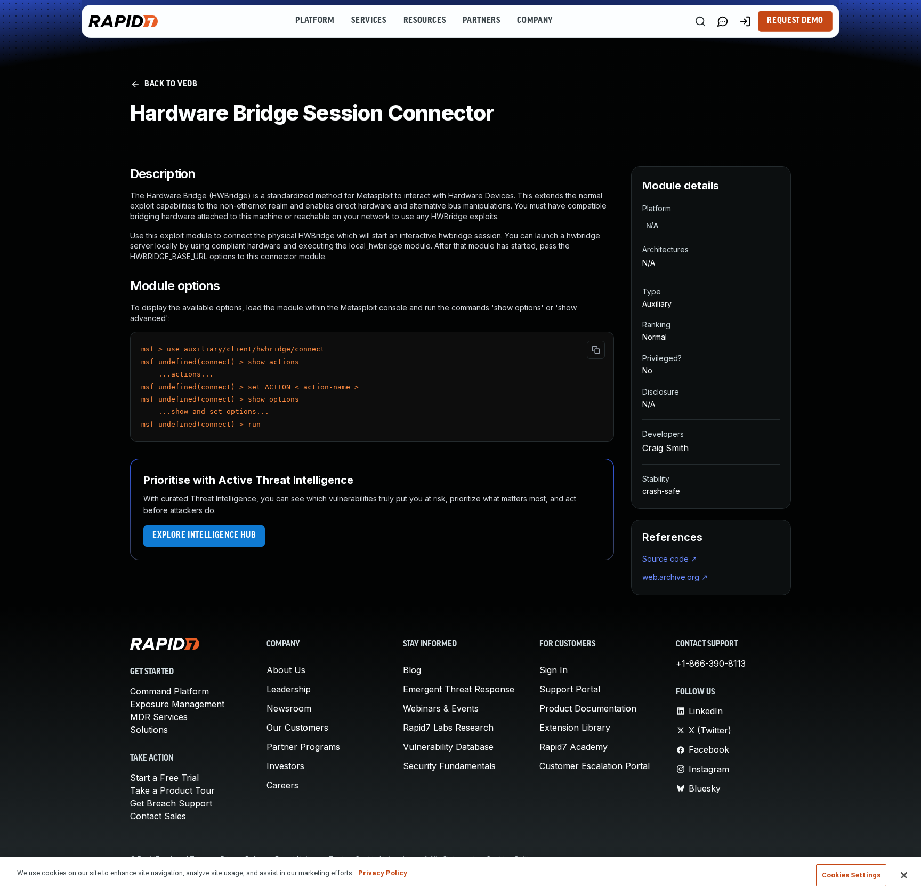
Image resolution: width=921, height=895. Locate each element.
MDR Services (159, 717)
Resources (424, 21)
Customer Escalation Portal (594, 766)
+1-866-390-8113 (711, 663)
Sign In (553, 670)
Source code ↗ (669, 558)
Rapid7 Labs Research (448, 727)
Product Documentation (587, 708)
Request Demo (795, 21)
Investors (285, 766)
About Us (285, 670)
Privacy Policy (382, 873)
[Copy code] (596, 350)
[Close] (904, 875)
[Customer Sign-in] (745, 21)
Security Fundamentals (449, 766)
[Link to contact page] (722, 21)
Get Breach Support (171, 803)
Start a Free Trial (164, 777)
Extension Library (574, 727)
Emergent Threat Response (458, 689)
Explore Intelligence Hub (204, 535)
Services (368, 21)
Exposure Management (177, 704)
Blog (412, 670)
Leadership (288, 689)
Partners (481, 21)
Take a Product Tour (172, 790)
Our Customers (297, 727)
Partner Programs (303, 746)
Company (535, 21)
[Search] (700, 21)
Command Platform (169, 691)
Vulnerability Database (448, 746)
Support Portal (569, 689)
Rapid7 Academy (573, 746)
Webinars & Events (441, 708)
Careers (282, 785)
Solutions (149, 729)
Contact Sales (158, 816)
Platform (314, 21)
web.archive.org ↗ (675, 576)
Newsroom (288, 708)
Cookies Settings (851, 875)
